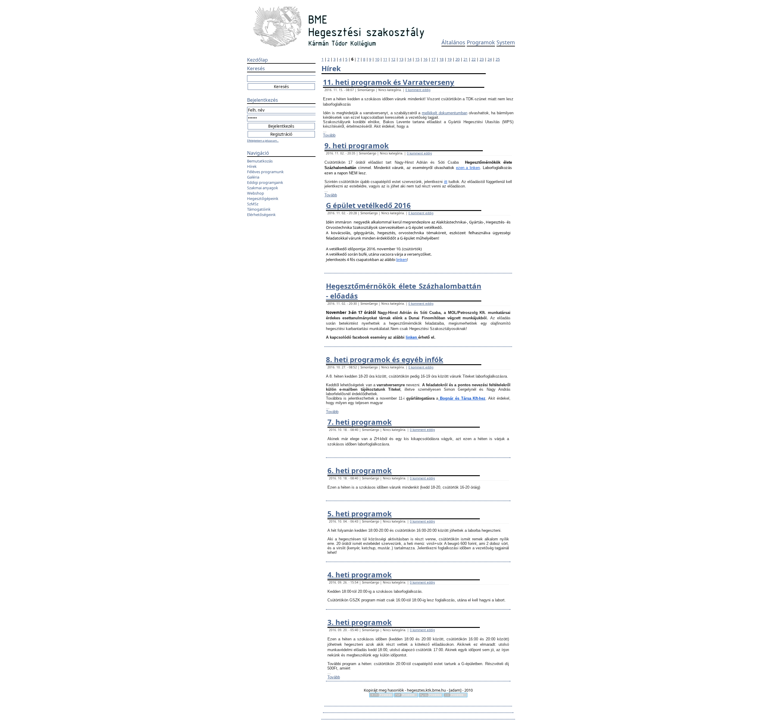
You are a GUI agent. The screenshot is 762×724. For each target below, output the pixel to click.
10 (377, 59)
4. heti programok (359, 574)
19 (449, 59)
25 (498, 59)
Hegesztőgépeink (262, 198)
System (505, 42)
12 (393, 59)
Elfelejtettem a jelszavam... (263, 141)
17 (433, 59)
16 (425, 59)
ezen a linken (468, 167)
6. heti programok (359, 470)
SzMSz (252, 204)
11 (385, 59)
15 (417, 59)
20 (457, 59)
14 (409, 59)
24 (490, 59)
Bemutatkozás (260, 161)
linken (401, 259)
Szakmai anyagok (262, 187)
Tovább (329, 135)
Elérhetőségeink (261, 214)
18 (441, 59)
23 (482, 59)
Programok (481, 42)
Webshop (255, 193)
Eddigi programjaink (265, 182)
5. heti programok (359, 513)
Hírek (252, 166)
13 (401, 59)
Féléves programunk (265, 171)
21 (465, 59)
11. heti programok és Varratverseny (388, 82)
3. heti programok (359, 622)
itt (445, 181)
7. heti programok (359, 422)
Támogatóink (259, 209)
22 (473, 59)
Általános (453, 42)
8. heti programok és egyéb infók (384, 359)
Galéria (253, 177)
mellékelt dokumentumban (444, 113)
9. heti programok (356, 145)
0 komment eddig (417, 90)
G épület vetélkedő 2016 (368, 205)
